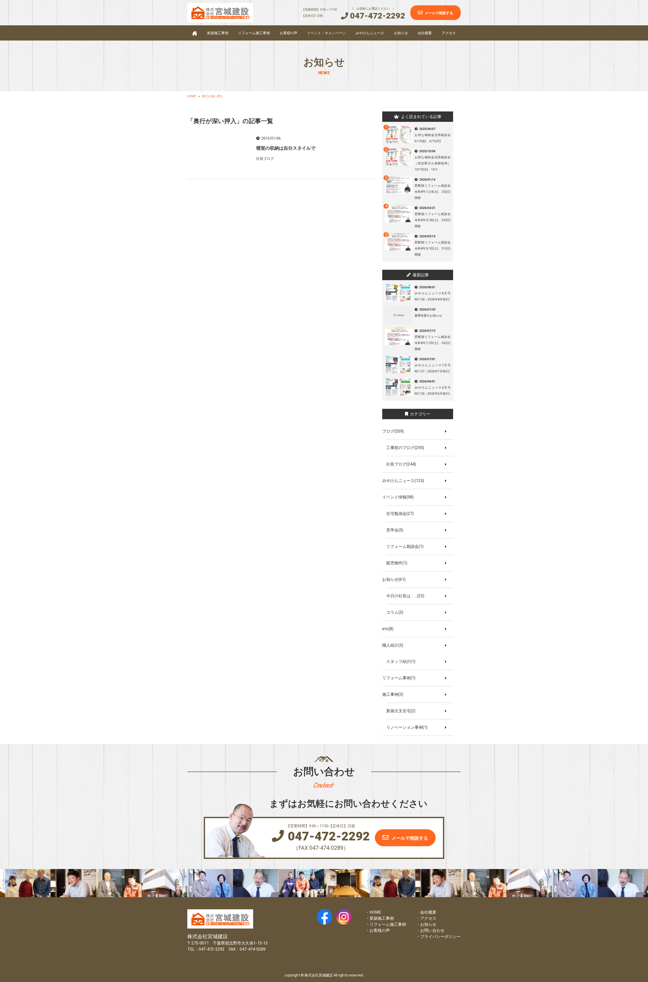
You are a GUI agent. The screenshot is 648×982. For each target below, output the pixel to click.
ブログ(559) (395, 431)
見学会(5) (396, 530)
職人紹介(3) (394, 645)
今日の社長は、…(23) (407, 595)
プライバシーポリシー (440, 936)
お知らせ (401, 33)
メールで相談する (439, 13)
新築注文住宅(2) (402, 710)
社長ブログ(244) (403, 464)
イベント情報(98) (400, 497)
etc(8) (389, 628)
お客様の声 (288, 33)
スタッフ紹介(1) (402, 661)
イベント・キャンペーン (326, 33)
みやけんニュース (370, 33)
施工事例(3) (394, 694)
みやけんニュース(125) (405, 480)
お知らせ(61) (396, 579)
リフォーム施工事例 (254, 33)
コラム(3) (396, 612)
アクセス (449, 33)
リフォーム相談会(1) (406, 546)
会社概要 (425, 33)
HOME (375, 912)
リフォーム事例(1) (400, 678)
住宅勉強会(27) (402, 513)
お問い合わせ (432, 930)
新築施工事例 (217, 33)
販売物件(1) (398, 563)
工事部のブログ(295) (407, 447)
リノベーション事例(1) (409, 727)
